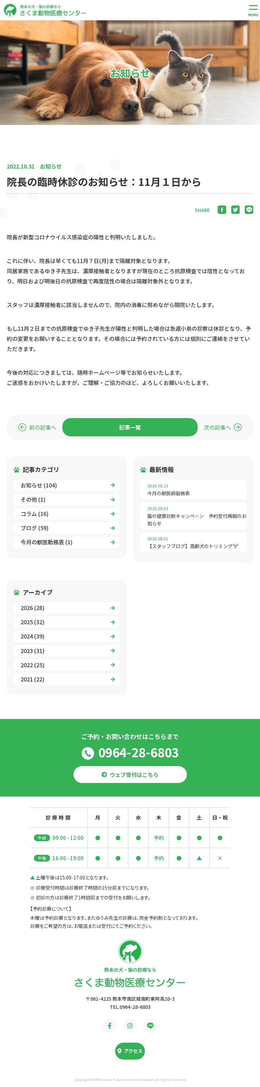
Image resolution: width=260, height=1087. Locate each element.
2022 (32, 665)
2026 (32, 608)
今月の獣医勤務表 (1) (46, 542)
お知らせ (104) (39, 485)
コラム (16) (34, 513)
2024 (32, 636)
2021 (32, 679)
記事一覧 (130, 427)
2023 (32, 651)
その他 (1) (33, 499)
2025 (32, 622)
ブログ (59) (34, 528)
